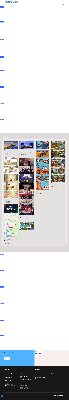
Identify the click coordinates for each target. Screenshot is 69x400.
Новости (26, 4)
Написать (7, 358)
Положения (15, 4)
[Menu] (63, 5)
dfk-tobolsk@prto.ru (12, 385)
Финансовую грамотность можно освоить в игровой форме (11, 151)
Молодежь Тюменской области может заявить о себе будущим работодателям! (26, 152)
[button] (4, 149)
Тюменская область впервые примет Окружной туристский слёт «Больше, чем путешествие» (26, 233)
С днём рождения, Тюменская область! (57, 184)
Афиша (31, 4)
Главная (21, 4)
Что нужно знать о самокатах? (10, 199)
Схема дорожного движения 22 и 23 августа (11, 240)
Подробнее (6, 154)
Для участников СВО (43, 4)
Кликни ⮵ (2, 7)
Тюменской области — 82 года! (41, 192)
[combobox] (55, 5)
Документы (36, 4)
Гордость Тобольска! (23, 217)
